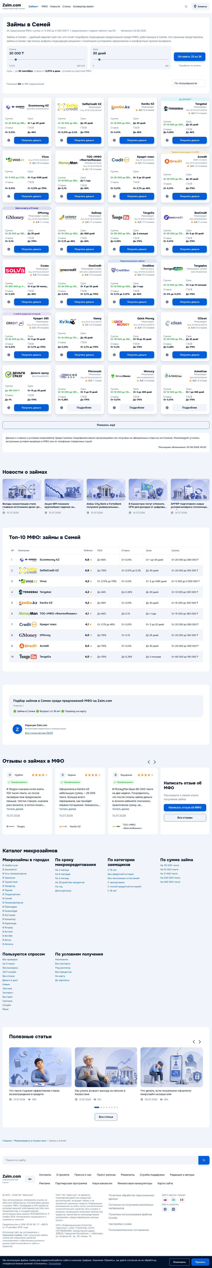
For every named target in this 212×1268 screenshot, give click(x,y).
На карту (60, 976)
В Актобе (7, 935)
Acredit (44, 646)
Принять (200, 1262)
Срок (95, 49)
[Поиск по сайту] (186, 6)
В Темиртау (8, 886)
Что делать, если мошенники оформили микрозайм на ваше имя (165, 1092)
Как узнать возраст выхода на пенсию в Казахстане (100, 1092)
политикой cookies (12, 1235)
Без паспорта (62, 963)
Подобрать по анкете (190, 65)
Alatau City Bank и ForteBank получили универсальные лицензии (104, 506)
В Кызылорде (9, 910)
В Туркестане (10, 881)
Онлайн (6, 1005)
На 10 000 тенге (169, 869)
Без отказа (8, 976)
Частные (7, 988)
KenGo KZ (46, 602)
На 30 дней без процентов (69, 882)
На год (58, 886)
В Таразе (7, 890)
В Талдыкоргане (11, 894)
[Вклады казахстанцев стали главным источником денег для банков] (21, 490)
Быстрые (7, 996)
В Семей (7, 898)
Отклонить (179, 1262)
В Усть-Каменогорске (14, 873)
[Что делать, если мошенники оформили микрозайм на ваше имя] (171, 1067)
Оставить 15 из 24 (189, 56)
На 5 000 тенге (169, 873)
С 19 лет (112, 869)
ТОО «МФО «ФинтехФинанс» (58, 613)
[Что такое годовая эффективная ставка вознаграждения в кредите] (40, 1067)
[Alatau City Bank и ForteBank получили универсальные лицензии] (106, 490)
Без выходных (10, 967)
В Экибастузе (10, 865)
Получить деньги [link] (31, 140)
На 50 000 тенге (169, 865)
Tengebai (45, 592)
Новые (6, 984)
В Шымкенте (9, 869)
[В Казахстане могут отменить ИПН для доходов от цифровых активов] (148, 490)
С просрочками (116, 882)
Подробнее (55, 1263)
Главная (6, 1140)
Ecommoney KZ (49, 559)
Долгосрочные (63, 890)
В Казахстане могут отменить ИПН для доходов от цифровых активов (147, 506)
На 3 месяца (62, 878)
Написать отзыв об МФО (185, 807)
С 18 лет (112, 890)
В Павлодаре (9, 906)
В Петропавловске (12, 902)
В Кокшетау (9, 919)
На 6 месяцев (62, 874)
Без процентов (63, 971)
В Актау (6, 939)
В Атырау (7, 927)
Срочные (7, 1000)
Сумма (12, 49)
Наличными (61, 959)
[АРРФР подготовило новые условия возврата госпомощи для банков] (190, 490)
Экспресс (7, 992)
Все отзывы (185, 817)
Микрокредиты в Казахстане (30, 1140)
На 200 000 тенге (170, 877)
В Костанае (8, 915)
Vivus (43, 581)
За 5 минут (8, 963)
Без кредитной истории (121, 874)
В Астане (7, 931)
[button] (8, 140)
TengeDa (45, 656)
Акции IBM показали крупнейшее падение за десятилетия (59, 506)
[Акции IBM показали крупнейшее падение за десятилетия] (64, 490)
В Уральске (8, 877)
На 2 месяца (62, 869)
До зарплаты (62, 980)
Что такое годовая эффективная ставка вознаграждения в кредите (34, 1092)
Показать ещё (106, 425)
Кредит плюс (48, 624)
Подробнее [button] (84, 407)
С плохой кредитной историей (124, 886)
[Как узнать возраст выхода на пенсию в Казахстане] (106, 1067)
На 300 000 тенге (170, 881)
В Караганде (9, 923)
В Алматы (7, 944)
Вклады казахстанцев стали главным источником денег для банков (21, 506)
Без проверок (10, 959)
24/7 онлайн (9, 971)
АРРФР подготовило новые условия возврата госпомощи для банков (189, 506)
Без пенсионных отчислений (123, 878)
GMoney (45, 635)
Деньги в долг (10, 980)
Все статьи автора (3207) (39, 732)
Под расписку (63, 967)
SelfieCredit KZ (49, 570)
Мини (5, 1009)
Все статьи (106, 1117)
